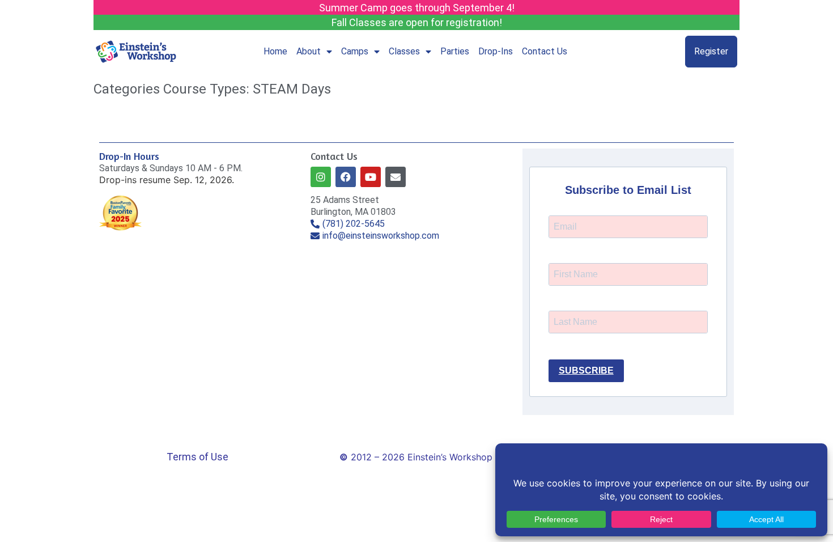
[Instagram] (321, 177)
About (308, 51)
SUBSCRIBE (586, 370)
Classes (404, 51)
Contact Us (544, 51)
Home (275, 51)
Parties (454, 51)
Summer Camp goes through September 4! (417, 8)
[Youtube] (370, 177)
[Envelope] (395, 177)
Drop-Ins (495, 51)
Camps (354, 51)
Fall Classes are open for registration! (417, 22)
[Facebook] (345, 177)
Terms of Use (197, 457)
